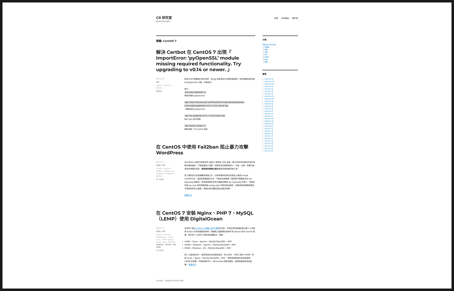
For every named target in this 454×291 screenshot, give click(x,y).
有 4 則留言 (160, 179)
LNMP (164, 239)
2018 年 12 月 (269, 119)
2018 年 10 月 (269, 124)
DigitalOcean (161, 237)
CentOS (159, 85)
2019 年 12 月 (269, 96)
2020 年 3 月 (268, 89)
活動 (266, 52)
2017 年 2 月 (268, 151)
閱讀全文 (188, 195)
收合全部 (273, 45)
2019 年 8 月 (268, 104)
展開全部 (265, 45)
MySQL (171, 239)
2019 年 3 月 (268, 111)
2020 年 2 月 (268, 91)
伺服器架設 (160, 244)
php (164, 242)
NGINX (158, 242)
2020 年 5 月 (268, 86)
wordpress (160, 173)
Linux (158, 239)
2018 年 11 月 (268, 121)
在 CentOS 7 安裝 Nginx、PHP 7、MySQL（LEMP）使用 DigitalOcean (204, 216)
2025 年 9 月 (268, 79)
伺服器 (158, 165)
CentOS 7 (167, 85)
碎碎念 (267, 57)
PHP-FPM (171, 242)
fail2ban (159, 171)
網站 (266, 60)
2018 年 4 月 (268, 134)
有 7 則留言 (160, 250)
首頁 (276, 18)
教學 (157, 82)
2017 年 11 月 (268, 141)
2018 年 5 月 (268, 131)
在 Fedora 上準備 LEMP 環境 (206, 228)
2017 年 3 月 (268, 148)
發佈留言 (159, 91)
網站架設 (168, 244)
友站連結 (285, 18)
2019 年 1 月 (268, 116)
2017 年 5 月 (268, 143)
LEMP (170, 237)
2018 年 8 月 (268, 126)
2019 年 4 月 (268, 109)
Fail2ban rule (169, 171)
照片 (266, 55)
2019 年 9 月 (268, 101)
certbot (159, 88)
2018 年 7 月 (268, 129)
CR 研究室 (164, 18)
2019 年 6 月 (268, 106)
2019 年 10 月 (269, 99)
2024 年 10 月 (269, 81)
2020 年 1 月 (268, 94)
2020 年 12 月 (269, 84)
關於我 (295, 18)
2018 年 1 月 (268, 138)
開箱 (266, 62)
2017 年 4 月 (268, 146)
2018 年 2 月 (268, 136)
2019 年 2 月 (268, 114)
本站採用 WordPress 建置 (174, 281)
